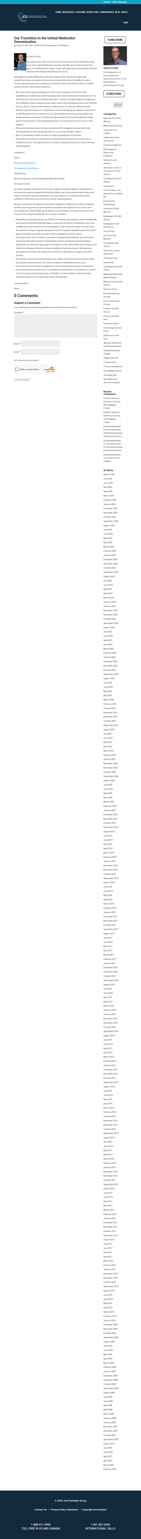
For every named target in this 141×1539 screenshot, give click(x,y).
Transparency (109, 362)
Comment (19, 312)
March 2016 (108, 1006)
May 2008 (107, 1405)
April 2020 (107, 797)
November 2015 (110, 1023)
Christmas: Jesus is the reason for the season (112, 171)
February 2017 (109, 959)
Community (108, 186)
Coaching (80, 12)
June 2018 (108, 891)
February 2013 (109, 1163)
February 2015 (109, 1061)
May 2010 (107, 1303)
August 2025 (109, 525)
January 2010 (109, 1320)
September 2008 (110, 1388)
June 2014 (108, 1095)
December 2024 (110, 559)
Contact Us (41, 1509)
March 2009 (108, 1363)
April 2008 (107, 1410)
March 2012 (108, 1210)
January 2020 (109, 810)
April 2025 (107, 542)
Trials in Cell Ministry (112, 366)
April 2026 (107, 491)
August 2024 (109, 576)
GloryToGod (109, 231)
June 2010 (108, 1299)
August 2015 (109, 1035)
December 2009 (110, 1325)
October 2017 (109, 925)
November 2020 (110, 768)
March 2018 (108, 904)
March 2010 (108, 1312)
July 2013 (107, 1142)
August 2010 (109, 1291)
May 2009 (107, 1354)
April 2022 (107, 695)
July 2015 (107, 1040)
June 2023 (108, 636)
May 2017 (107, 946)
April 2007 (107, 1461)
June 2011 (108, 1248)
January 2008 (109, 1422)
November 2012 (110, 1176)
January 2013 (109, 1167)
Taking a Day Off (110, 358)
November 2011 (110, 1227)
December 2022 (110, 661)
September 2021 (110, 725)
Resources (68, 12)
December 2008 (110, 1376)
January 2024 (109, 606)
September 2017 (110, 929)
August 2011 (109, 1239)
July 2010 (107, 1295)
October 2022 (109, 670)
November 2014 (110, 1074)
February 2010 (109, 1316)
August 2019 (109, 831)
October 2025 (109, 517)
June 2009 (108, 1350)
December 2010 (110, 1274)
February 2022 (109, 704)
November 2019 (110, 819)
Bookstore (92, 12)
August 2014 (109, 1087)
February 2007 (109, 1469)
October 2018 (109, 874)
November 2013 (110, 1125)
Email (17, 352)
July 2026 (107, 479)
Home (58, 12)
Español (107, 2)
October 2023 (109, 619)
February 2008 (109, 1418)
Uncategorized (49, 45)
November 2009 (110, 1329)
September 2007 (110, 1439)
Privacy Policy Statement (64, 1509)
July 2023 (107, 632)
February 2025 (109, 551)
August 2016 (109, 985)
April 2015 (107, 1052)
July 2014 (107, 1091)
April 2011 (107, 1257)
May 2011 (107, 1252)
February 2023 (109, 653)
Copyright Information (94, 1509)
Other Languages (120, 2)
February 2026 (109, 500)
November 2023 (110, 615)
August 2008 (109, 1393)
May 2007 (107, 1456)
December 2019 (110, 814)
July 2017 (107, 938)
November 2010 (110, 1278)
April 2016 (107, 1002)
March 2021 (108, 751)
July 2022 (107, 683)
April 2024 (107, 593)
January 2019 (109, 861)
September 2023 (110, 623)
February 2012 (109, 1214)
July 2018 (107, 887)
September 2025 (110, 521)
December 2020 (110, 763)
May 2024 (107, 589)
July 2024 (107, 581)
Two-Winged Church (112, 371)
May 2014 (107, 1099)
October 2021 (109, 721)
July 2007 (107, 1448)
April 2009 (107, 1359)
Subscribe (115, 40)
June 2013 (108, 1146)
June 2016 (108, 993)
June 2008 (108, 1401)
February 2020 (109, 806)
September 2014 (110, 1082)
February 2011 (109, 1265)
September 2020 (110, 776)
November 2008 (110, 1380)
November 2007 (110, 1431)
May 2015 (107, 1048)
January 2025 (109, 555)
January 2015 (109, 1065)
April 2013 (107, 1154)
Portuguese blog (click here (26, 168)
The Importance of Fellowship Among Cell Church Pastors (112, 433)
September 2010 (110, 1286)
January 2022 (109, 708)
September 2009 (110, 1337)
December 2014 (110, 1070)
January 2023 (109, 657)
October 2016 (109, 976)
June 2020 (108, 789)
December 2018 (110, 865)
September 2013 (110, 1133)
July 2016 (107, 989)
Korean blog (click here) (25, 163)
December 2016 (110, 967)
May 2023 (107, 640)
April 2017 (107, 950)
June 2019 (108, 840)
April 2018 (107, 899)
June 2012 (108, 1197)
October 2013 (109, 1129)
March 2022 (108, 700)
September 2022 (110, 674)
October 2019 (109, 823)
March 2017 (108, 955)
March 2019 (108, 853)
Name (17, 344)
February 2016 (109, 1010)
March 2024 (108, 598)
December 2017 (110, 916)
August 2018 (109, 882)
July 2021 (107, 734)
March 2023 (108, 649)
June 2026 (108, 483)
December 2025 (110, 508)
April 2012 (107, 1206)
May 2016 (107, 997)
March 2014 (108, 1108)
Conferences (107, 12)
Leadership (108, 262)
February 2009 (109, 1367)
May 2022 (107, 691)
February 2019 (109, 857)
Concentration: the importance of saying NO (113, 193)
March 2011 (108, 1261)
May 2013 (107, 1150)
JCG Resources (110, 258)
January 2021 (109, 759)
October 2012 (109, 1180)
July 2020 (107, 785)
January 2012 (109, 1218)
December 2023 (110, 610)
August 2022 (109, 678)
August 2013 (109, 1137)
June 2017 (108, 942)
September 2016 (110, 980)
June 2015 (108, 1044)
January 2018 (109, 912)
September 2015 (110, 1031)
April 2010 (107, 1308)
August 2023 (109, 627)
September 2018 (110, 878)
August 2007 (109, 1444)
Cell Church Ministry (112, 145)
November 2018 (110, 870)
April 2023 (107, 644)
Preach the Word (111, 323)
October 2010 (109, 1282)
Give (126, 23)
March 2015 (108, 1057)
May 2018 (107, 895)
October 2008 (109, 1384)
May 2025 (107, 538)
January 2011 (109, 1269)
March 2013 (108, 1159)
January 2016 (109, 1014)
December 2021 (110, 712)
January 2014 (109, 1116)
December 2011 (110, 1223)
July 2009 (107, 1346)
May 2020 (107, 793)
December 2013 (110, 1120)
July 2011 (107, 1244)
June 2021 (108, 738)
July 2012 (107, 1193)
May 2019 (107, 844)
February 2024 (109, 602)
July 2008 (107, 1397)
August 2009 (109, 1342)
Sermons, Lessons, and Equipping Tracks (112, 404)
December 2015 (110, 1018)
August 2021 (109, 729)
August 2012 (109, 1189)
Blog (117, 12)
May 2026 (107, 487)
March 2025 (108, 547)
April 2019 (107, 848)
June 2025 (108, 534)
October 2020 (109, 772)
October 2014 (109, 1078)
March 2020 (108, 802)
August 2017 (109, 933)
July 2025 (107, 530)
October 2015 (109, 1027)
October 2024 (109, 568)
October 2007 (109, 1435)
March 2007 (108, 1465)
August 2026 (109, 474)
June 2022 (108, 687)
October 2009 (109, 1333)
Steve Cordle (22, 45)
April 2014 (107, 1104)
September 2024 (110, 572)
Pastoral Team (110, 289)
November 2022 (110, 666)
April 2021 (107, 746)
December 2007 (110, 1427)
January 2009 (109, 1371)
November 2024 (110, 564)
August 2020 (109, 780)
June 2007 (108, 1452)
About (124, 12)
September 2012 (110, 1184)
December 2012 (110, 1172)
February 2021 (109, 755)
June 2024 (108, 585)
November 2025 (110, 513)
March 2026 (108, 496)
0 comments (63, 45)
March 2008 (108, 1414)
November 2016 (110, 972)
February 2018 (109, 908)
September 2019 (110, 827)
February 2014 (109, 1112)
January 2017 (109, 963)
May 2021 (107, 742)
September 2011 (110, 1235)
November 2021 (110, 717)
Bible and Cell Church (112, 126)
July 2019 (107, 836)
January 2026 (109, 504)
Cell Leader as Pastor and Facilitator (109, 152)
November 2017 (110, 921)
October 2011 (109, 1231)
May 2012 (107, 1201)
